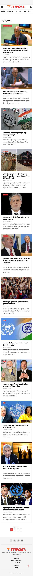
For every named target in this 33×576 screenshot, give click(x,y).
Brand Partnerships (16, 560)
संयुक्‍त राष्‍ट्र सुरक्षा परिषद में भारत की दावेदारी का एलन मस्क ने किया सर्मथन (15, 385)
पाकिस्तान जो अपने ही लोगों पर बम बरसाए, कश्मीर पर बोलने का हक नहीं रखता (15, 93)
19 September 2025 (8, 180)
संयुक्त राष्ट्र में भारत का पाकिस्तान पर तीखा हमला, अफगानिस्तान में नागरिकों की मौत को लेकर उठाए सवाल (15, 50)
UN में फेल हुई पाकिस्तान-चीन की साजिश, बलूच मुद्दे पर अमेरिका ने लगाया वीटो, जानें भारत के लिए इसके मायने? (16, 176)
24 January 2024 (7, 388)
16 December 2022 (8, 470)
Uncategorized (7, 26)
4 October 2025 (7, 137)
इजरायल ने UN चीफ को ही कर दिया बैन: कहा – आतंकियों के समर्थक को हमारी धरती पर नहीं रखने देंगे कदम (16, 260)
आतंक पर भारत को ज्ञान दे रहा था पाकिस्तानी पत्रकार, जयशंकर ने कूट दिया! (15, 468)
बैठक (29, 11)
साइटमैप (16, 567)
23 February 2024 (7, 347)
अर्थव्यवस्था (10, 11)
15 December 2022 (8, 512)
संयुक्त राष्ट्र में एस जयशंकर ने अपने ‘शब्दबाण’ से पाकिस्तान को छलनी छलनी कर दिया (16, 509)
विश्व (20, 11)
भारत (4, 110)
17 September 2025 (8, 221)
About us (16, 556)
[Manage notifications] (28, 566)
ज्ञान (25, 11)
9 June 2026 (6, 54)
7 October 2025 (7, 96)
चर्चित (4, 279)
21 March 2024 (7, 306)
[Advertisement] (16, 2)
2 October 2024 (7, 264)
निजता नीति (16, 565)
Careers (16, 558)
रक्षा (16, 11)
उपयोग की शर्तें (16, 563)
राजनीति (3, 11)
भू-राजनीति (5, 236)
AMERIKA (5, 151)
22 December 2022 (8, 429)
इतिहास (4, 69)
